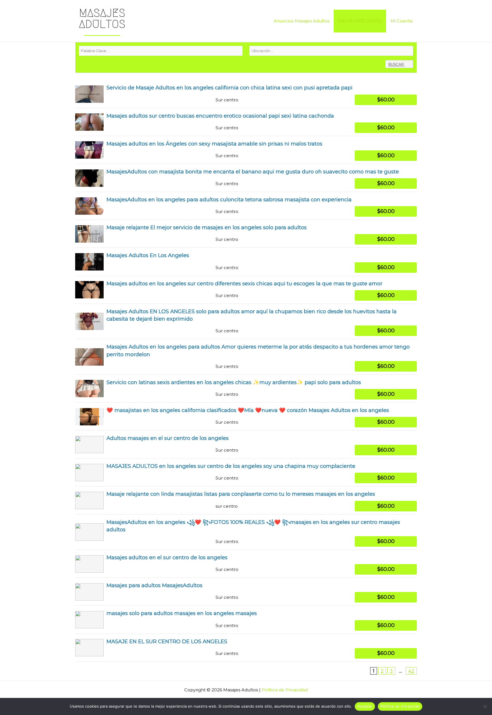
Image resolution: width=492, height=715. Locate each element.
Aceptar (365, 706)
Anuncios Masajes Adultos (301, 21)
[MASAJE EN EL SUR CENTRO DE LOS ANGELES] (246, 647)
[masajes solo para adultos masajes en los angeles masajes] (246, 619)
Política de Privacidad (285, 690)
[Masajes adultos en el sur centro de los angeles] (246, 563)
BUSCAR (396, 64)
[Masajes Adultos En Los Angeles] (246, 261)
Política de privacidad (400, 706)
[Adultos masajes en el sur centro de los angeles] (246, 444)
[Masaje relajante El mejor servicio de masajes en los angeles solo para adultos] (246, 233)
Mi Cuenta (401, 21)
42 (411, 671)
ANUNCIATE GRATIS (360, 21)
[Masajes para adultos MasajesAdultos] (246, 591)
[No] (485, 706)
